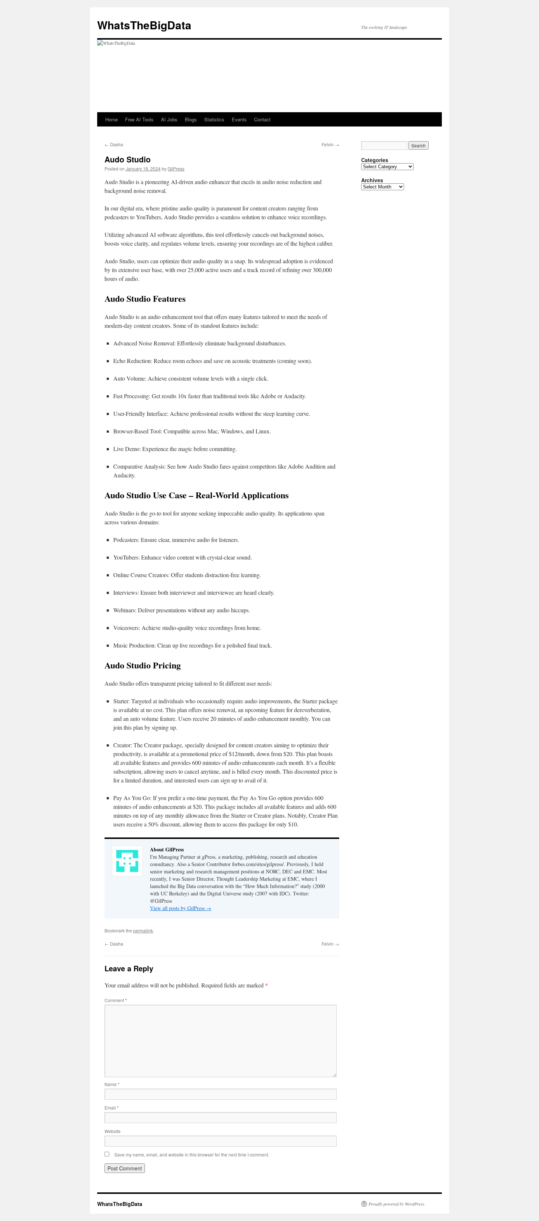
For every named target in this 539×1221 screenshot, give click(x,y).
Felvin (330, 144)
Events (239, 119)
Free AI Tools (139, 119)
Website (112, 1131)
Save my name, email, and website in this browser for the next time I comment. (191, 1154)
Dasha (113, 144)
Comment (115, 1000)
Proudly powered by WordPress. (396, 1204)
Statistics (214, 119)
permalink (143, 930)
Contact (262, 119)
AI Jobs (169, 119)
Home (111, 119)
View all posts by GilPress (180, 908)
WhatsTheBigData (144, 25)
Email (111, 1107)
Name (112, 1084)
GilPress (176, 168)
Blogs (191, 119)
